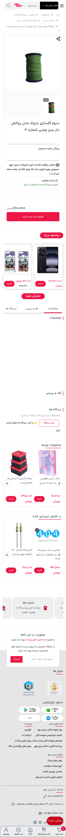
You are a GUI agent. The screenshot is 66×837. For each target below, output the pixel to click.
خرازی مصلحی (48, 180)
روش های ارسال (54, 760)
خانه (58, 15)
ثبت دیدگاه (49, 423)
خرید (40, 284)
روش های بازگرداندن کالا (20, 746)
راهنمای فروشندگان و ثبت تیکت (47, 741)
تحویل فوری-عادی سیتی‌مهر (49, 777)
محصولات (45, 15)
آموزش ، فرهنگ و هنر (24, 15)
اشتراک (16, 659)
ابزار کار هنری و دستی (27, 20)
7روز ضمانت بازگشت (53, 766)
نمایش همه (33, 296)
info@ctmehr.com (53, 813)
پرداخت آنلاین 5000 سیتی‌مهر (48, 746)
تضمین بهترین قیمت (52, 771)
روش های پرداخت (23, 741)
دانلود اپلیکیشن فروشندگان (48, 735)
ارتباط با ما (26, 735)
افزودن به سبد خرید (33, 217)
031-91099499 (55, 796)
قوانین (28, 730)
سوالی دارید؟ (55, 821)
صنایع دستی (49, 20)
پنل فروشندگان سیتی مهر (50, 730)
